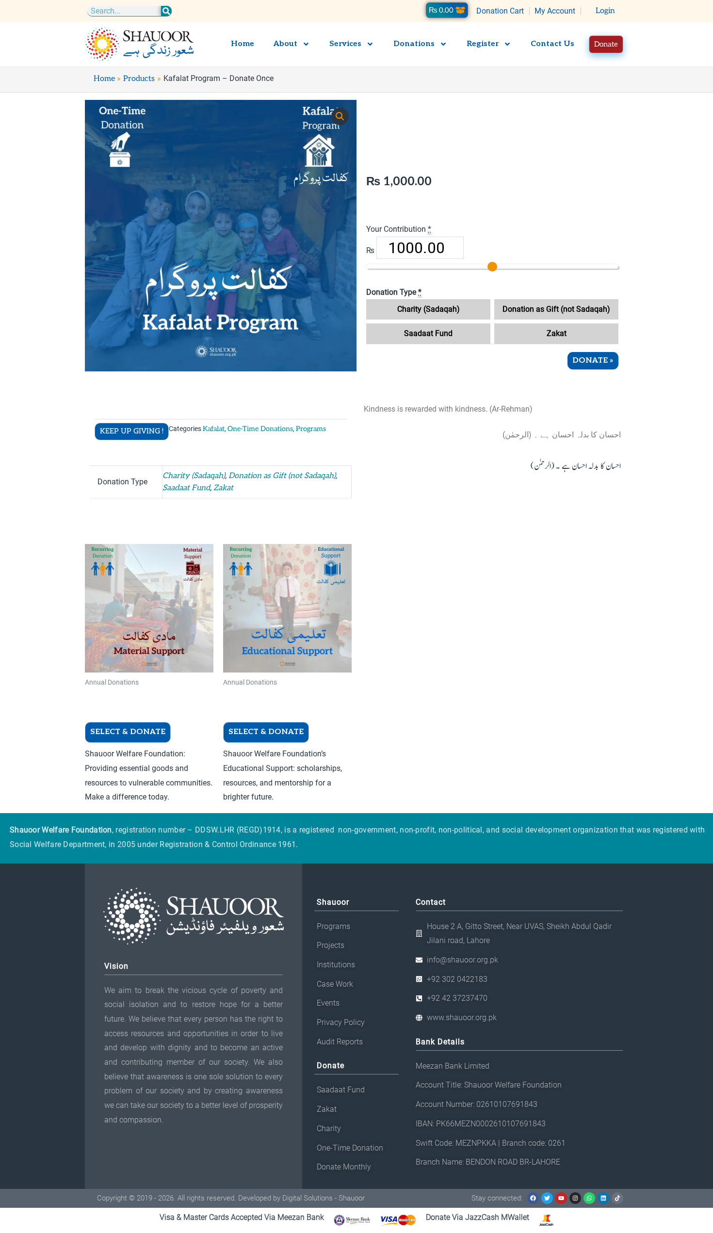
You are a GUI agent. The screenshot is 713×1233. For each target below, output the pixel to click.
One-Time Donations (260, 429)
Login (605, 11)
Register (483, 43)
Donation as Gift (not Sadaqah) (556, 309)
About (285, 43)
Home (242, 43)
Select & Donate (127, 732)
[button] (340, 116)
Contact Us (552, 43)
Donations (414, 43)
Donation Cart (500, 11)
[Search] (166, 11)
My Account (555, 11)
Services (345, 43)
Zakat (557, 333)
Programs (311, 429)
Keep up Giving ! (131, 431)
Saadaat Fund (428, 333)
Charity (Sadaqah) (428, 309)
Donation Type (393, 292)
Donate (593, 360)
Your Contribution (398, 229)
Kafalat (214, 429)
